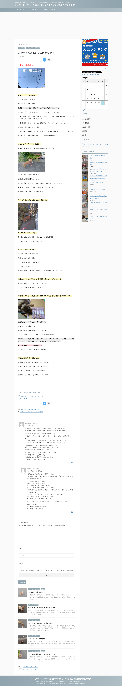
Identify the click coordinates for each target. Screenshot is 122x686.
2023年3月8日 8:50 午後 (31, 423)
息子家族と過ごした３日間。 (98, 189)
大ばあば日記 (29, 409)
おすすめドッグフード (49, 9)
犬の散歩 (36, 412)
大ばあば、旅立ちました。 (37, 592)
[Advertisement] (61, 25)
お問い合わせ (35, 9)
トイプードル (29, 412)
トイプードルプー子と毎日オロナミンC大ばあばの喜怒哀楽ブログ (45, 5)
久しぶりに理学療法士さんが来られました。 (42, 654)
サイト (21, 563)
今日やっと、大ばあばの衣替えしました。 (42, 623)
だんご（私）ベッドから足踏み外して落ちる (42, 608)
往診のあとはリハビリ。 (30, 667)
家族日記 (36, 409)
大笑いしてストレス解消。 (31, 669)
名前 (21, 548)
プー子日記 (23, 409)
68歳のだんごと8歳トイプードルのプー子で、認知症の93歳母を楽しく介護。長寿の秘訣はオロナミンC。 (61, 681)
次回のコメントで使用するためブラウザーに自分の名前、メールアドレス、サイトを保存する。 (47, 571)
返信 (72, 462)
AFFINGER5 (82, 683)
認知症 (41, 412)
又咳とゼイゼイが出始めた (37, 639)
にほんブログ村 (23, 398)
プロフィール (20, 9)
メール (21, 556)
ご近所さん (23, 412)
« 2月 (83, 110)
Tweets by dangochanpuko (91, 74)
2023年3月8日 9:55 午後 (33, 468)
